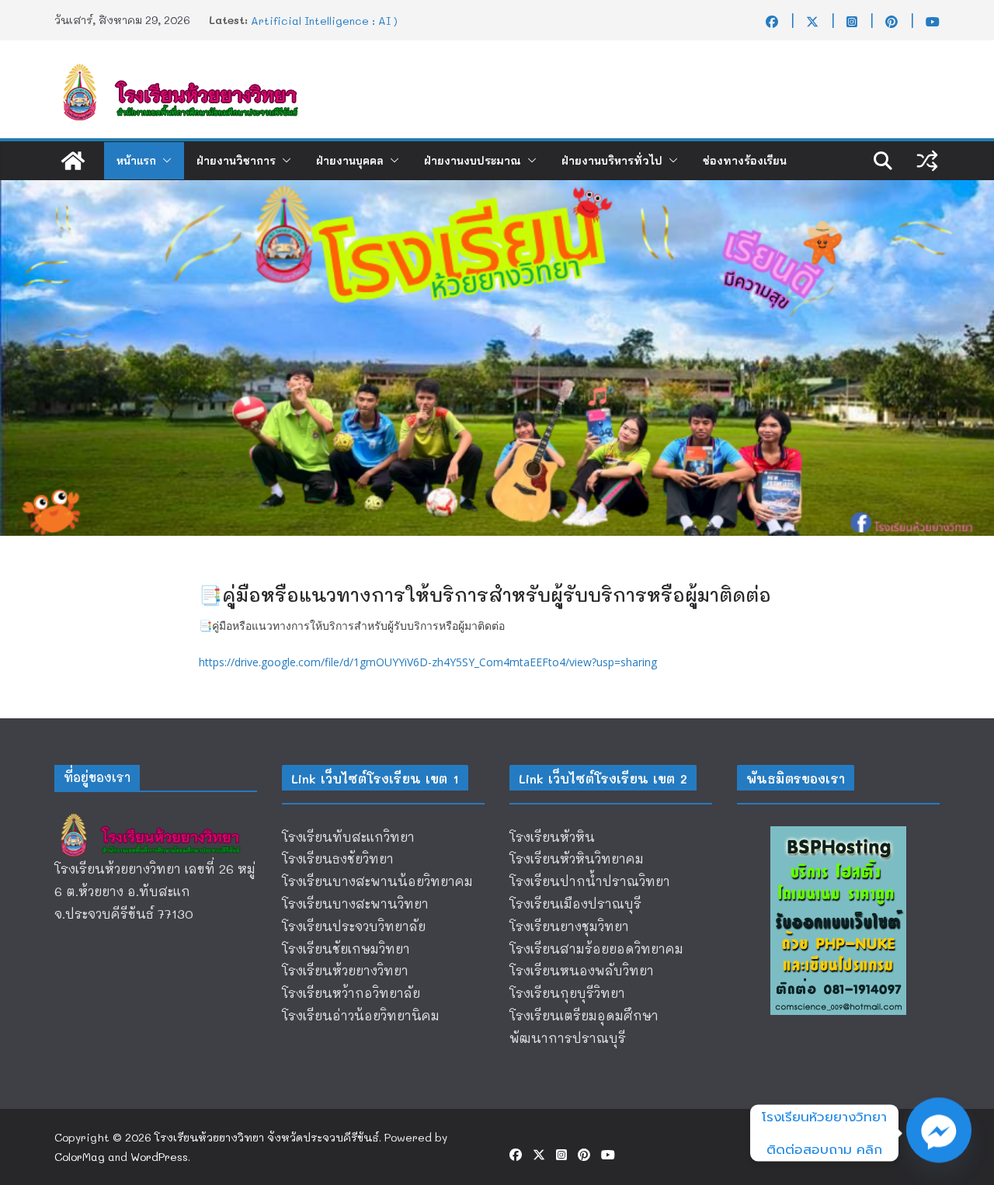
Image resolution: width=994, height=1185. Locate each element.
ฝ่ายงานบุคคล (350, 161)
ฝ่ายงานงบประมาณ (472, 161)
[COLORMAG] (155, 818)
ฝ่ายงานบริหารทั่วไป (611, 161)
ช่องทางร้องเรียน (745, 161)
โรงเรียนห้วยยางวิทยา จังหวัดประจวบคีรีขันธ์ (267, 1137)
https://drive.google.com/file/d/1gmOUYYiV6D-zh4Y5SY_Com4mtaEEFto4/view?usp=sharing (428, 662)
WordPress (159, 1156)
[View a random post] (927, 160)
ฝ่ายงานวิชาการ (236, 161)
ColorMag (79, 1156)
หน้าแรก (136, 161)
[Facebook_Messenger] (938, 1133)
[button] (164, 161)
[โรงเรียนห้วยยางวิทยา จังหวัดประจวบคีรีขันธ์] (73, 160)
